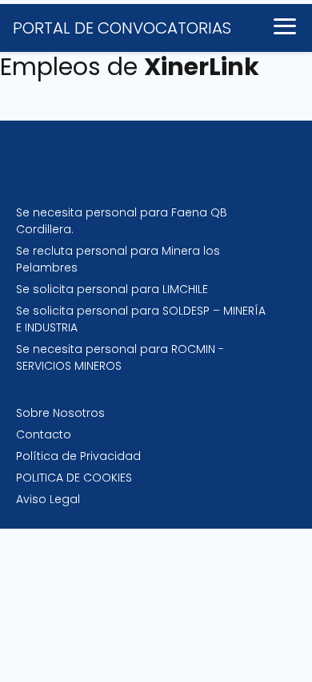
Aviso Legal (48, 499)
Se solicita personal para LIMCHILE (112, 289)
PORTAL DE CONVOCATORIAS (122, 28)
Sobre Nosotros (60, 413)
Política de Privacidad (78, 456)
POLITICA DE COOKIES (74, 478)
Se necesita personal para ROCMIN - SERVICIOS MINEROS (120, 357)
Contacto (43, 434)
